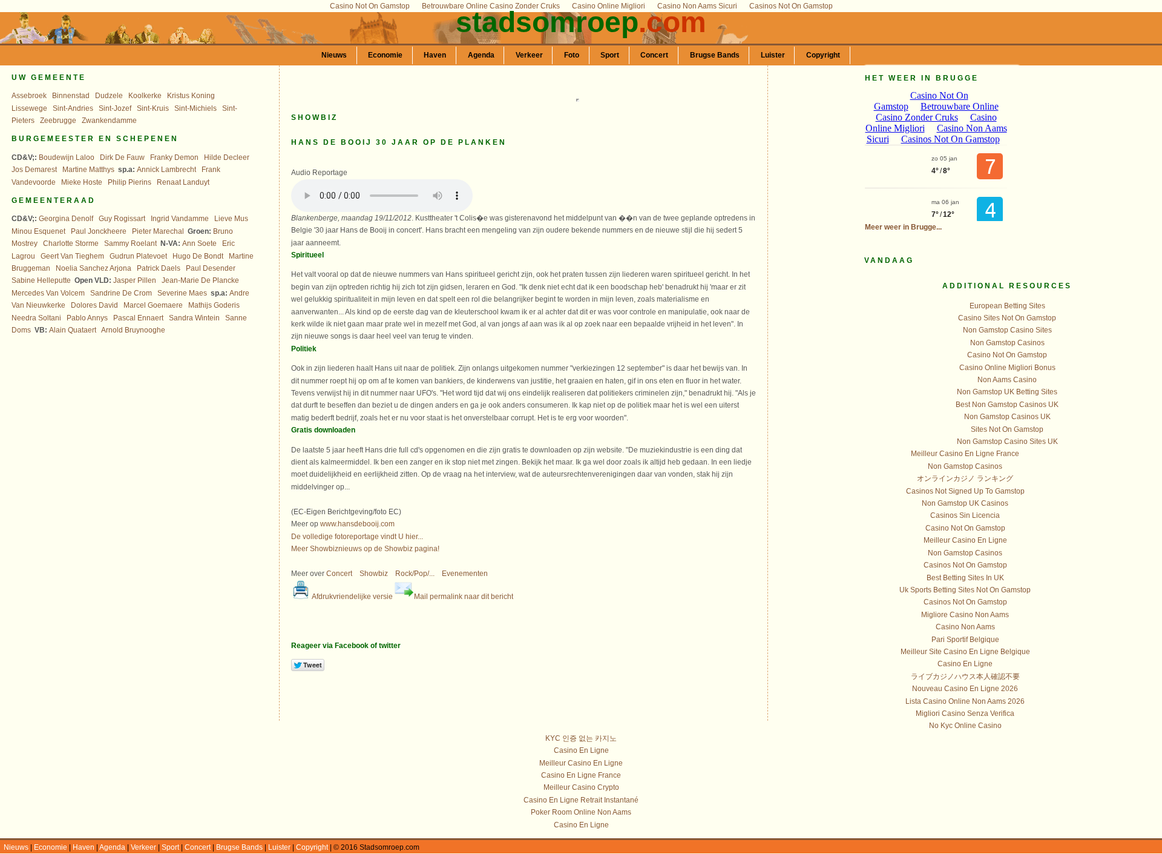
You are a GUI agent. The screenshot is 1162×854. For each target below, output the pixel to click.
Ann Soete (199, 243)
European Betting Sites (1007, 306)
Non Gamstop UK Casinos (965, 503)
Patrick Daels (158, 268)
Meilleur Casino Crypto (581, 787)
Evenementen (465, 573)
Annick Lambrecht (166, 169)
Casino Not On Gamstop (1007, 355)
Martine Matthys (88, 169)
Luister (773, 55)
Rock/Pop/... (415, 573)
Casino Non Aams (965, 627)
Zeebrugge (58, 120)
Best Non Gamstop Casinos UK (1007, 404)
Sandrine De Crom (121, 293)
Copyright (823, 55)
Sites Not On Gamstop (1007, 429)
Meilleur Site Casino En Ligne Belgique (965, 651)
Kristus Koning (191, 95)
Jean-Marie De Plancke (200, 280)
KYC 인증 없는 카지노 (581, 738)
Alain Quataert (72, 330)
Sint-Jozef (115, 108)
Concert (654, 55)
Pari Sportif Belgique (965, 639)
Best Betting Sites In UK (965, 578)
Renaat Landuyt (183, 182)
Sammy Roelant (130, 243)
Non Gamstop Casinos (1007, 343)
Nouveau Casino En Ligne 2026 (965, 688)
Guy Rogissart (122, 218)
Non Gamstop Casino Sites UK (1007, 441)
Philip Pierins (129, 182)
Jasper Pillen (134, 280)
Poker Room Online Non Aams (581, 812)
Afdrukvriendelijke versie (351, 596)
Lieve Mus (231, 218)
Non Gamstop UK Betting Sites (1007, 392)
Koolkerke (145, 95)
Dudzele (109, 95)
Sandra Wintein (194, 318)
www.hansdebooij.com (357, 524)
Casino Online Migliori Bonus (1007, 367)
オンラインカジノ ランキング (965, 478)
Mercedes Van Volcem (48, 293)
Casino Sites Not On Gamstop (1007, 318)
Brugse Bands (715, 55)
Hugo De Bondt (197, 256)
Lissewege (29, 108)
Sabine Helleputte (41, 280)
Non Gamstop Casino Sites (1007, 330)
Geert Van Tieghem (72, 256)
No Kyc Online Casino (965, 725)
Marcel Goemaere (153, 305)
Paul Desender (210, 268)
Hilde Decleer (226, 157)
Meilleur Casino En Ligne (965, 540)
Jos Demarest (34, 169)
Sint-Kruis (153, 108)
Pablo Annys (87, 318)
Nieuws (334, 55)
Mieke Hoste (81, 182)
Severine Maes (182, 293)
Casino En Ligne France (581, 775)
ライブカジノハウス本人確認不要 (965, 676)
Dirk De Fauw (122, 157)
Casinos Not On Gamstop (965, 565)
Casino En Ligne (965, 664)
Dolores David (94, 305)
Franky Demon (174, 157)
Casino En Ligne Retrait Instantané (581, 800)
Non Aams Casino (1007, 380)
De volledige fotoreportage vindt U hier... (357, 536)
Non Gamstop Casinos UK (1007, 416)
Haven (435, 55)
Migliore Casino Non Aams (965, 615)
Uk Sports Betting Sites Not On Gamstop (965, 590)
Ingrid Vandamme (180, 218)
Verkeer (529, 55)
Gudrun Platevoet (138, 256)
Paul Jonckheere (98, 231)
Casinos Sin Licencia (965, 515)
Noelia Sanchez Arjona (93, 268)
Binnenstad (71, 95)
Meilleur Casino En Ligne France (965, 453)
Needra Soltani (36, 318)
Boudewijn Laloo (66, 157)
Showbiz (373, 573)
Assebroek (29, 95)
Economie (385, 55)
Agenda (481, 55)
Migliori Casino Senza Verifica (965, 713)
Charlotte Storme (71, 243)
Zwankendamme (109, 120)
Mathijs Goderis (214, 305)
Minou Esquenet (38, 231)
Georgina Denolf (66, 218)
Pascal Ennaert (138, 318)
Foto (571, 55)
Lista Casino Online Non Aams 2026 (965, 701)
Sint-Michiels (195, 108)
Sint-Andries (73, 108)
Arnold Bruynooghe (133, 330)
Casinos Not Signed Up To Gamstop (965, 491)
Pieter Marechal (158, 231)
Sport (609, 55)
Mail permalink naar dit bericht (463, 596)
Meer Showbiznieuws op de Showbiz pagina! (365, 549)
